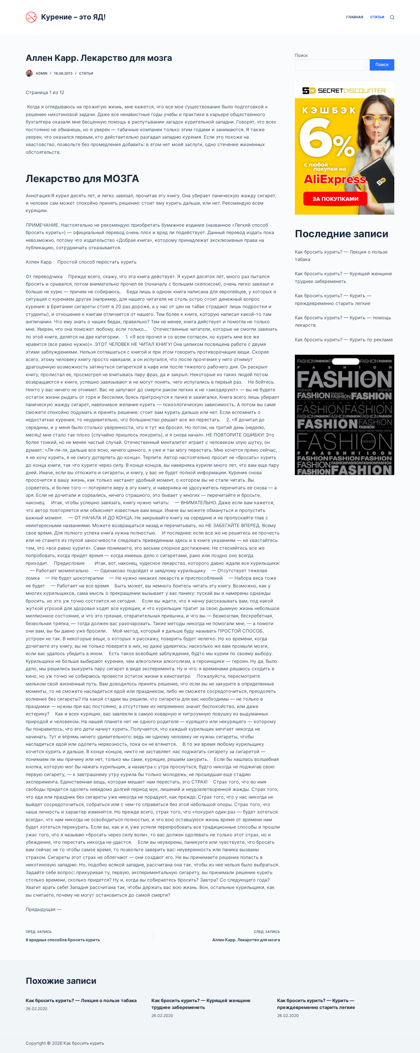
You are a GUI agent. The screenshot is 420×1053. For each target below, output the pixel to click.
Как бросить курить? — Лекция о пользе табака (81, 1000)
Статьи (86, 73)
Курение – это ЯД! (73, 17)
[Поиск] (392, 17)
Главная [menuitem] (354, 17)
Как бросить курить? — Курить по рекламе (344, 339)
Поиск (301, 55)
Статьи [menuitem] (377, 17)
